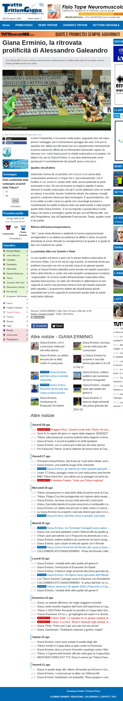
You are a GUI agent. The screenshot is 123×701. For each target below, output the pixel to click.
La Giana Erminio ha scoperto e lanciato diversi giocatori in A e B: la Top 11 (79, 512)
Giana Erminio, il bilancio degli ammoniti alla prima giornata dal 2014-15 (78, 571)
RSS (114, 697)
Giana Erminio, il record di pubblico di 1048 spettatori (67, 441)
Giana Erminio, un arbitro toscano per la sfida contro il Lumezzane (54, 359)
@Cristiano (68, 314)
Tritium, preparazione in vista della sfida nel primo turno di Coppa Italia (77, 492)
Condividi (41, 326)
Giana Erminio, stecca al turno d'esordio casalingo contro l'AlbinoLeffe (76, 649)
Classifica (9, 245)
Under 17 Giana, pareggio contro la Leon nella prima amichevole (74, 472)
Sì (7, 191)
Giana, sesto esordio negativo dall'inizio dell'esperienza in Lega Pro (75, 606)
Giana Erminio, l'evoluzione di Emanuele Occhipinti (52, 402)
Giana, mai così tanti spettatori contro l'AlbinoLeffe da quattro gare (74, 532)
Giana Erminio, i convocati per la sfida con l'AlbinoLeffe (68, 673)
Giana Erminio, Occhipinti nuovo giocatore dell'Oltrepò (73, 575)
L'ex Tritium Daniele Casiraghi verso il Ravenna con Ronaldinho (73, 578)
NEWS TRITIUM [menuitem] (47, 25)
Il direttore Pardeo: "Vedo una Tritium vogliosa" (71, 480)
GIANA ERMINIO (48, 311)
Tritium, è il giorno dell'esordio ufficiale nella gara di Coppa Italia (73, 653)
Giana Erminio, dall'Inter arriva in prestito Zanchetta (54, 376)
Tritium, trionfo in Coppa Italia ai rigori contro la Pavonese (69, 645)
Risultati (15, 206)
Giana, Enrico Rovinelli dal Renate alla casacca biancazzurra (54, 389)
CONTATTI (105, 697)
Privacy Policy (93, 691)
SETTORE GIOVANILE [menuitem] (106, 25)
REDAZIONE (77, 697)
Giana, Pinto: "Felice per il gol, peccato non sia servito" (68, 625)
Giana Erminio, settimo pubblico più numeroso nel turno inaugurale (96, 376)
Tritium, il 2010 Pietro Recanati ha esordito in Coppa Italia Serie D (74, 610)
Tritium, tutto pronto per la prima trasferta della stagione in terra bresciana (78, 437)
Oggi (117, 116)
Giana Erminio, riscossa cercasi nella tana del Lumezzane (96, 346)
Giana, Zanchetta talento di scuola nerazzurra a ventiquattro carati (74, 504)
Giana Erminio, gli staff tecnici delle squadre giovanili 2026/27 (77, 468)
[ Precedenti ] (15, 238)
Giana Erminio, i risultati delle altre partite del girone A (96, 389)
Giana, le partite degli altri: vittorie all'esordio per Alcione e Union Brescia (78, 669)
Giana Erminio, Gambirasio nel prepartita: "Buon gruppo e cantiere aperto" (79, 677)
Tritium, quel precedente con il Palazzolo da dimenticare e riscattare (75, 535)
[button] (15, 200)
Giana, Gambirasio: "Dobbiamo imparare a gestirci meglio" (70, 629)
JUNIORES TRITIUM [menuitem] (75, 25)
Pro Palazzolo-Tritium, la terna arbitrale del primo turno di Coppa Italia (76, 449)
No (7, 196)
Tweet (58, 326)
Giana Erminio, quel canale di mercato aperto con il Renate (70, 543)
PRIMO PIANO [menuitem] (24, 25)
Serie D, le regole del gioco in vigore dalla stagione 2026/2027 (72, 433)
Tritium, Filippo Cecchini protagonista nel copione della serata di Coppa (77, 496)
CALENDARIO (91, 697)
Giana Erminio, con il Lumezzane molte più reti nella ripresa (52, 346)
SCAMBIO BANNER (59, 697)
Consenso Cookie (75, 691)
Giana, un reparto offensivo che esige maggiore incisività (69, 602)
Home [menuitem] (6, 25)
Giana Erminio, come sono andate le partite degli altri (67, 642)
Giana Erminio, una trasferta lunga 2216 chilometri (65, 465)
